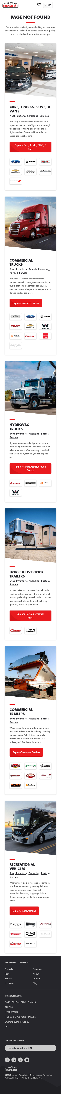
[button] (57, 5)
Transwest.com (13, 995)
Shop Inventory (18, 269)
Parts (12, 273)
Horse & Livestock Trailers (20, 1016)
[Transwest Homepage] (30, 1069)
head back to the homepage (36, 34)
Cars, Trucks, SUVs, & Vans (20, 1002)
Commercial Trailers (17, 1021)
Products (9, 969)
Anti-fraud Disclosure (12, 1078)
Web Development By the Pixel (31, 1078)
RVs (7, 1026)
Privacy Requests (36, 1075)
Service (23, 273)
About (36, 973)
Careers (36, 978)
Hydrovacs (11, 1012)
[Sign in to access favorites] (39, 5)
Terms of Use (47, 1075)
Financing (43, 269)
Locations (9, 983)
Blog (35, 983)
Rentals (32, 269)
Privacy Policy (23, 1075)
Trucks (9, 1007)
